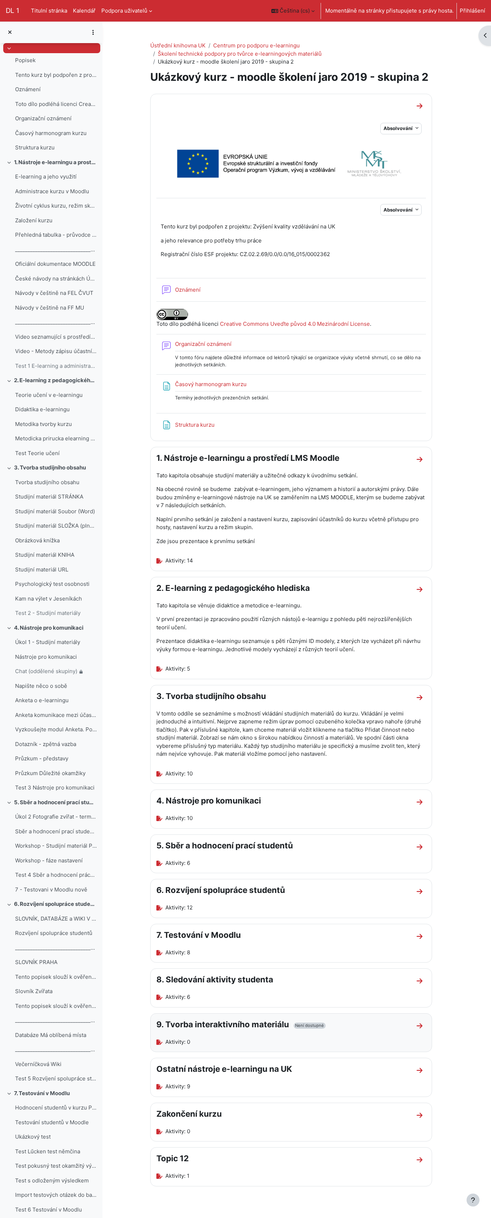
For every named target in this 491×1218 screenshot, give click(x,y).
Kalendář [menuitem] (84, 10)
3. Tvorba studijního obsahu (50, 467)
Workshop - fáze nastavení (49, 860)
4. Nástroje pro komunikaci (48, 627)
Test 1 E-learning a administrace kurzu (56, 365)
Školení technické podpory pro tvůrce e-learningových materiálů (240, 53)
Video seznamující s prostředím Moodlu (56, 336)
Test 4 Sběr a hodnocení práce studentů (56, 874)
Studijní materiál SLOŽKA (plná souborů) (56, 525)
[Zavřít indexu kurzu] (10, 32)
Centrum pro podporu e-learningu (256, 45)
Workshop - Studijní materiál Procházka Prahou (56, 845)
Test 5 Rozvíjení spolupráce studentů (56, 1078)
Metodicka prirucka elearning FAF (56, 438)
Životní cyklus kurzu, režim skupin (56, 205)
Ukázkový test (33, 1136)
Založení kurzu (33, 220)
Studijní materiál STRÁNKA (49, 496)
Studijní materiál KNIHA (44, 554)
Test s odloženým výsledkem (52, 1180)
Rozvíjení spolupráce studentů (53, 933)
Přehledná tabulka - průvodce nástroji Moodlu (56, 234)
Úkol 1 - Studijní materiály (47, 642)
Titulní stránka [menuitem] (49, 10)
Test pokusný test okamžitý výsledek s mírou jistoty (56, 1165)
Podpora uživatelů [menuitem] (124, 10)
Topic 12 (172, 1158)
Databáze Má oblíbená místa (50, 1035)
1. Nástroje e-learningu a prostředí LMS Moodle (55, 162)
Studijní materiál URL (41, 569)
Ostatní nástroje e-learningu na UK (224, 1069)
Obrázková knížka (37, 540)
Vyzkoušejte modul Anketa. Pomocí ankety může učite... (56, 729)
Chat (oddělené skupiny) (46, 671)
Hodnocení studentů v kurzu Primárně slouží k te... (56, 1107)
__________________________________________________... (56, 947)
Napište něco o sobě (41, 685)
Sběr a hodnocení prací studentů (56, 831)
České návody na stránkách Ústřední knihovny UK (56, 278)
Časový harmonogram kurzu (51, 133)
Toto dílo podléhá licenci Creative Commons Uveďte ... (56, 104)
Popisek (25, 60)
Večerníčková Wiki (38, 1064)
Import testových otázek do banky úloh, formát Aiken (56, 1194)
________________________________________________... (56, 249)
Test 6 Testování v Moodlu (48, 1209)
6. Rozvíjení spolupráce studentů (55, 903)
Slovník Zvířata (33, 991)
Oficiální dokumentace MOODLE (55, 263)
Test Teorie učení (37, 453)
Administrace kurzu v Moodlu (52, 191)
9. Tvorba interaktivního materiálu (222, 1024)
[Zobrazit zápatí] (473, 1200)
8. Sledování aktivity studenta (214, 979)
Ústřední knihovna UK (178, 45)
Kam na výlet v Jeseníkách (48, 598)
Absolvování (399, 128)
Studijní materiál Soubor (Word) (55, 511)
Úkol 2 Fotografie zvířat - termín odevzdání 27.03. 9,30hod (56, 816)
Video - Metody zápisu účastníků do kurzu (56, 351)
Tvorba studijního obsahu (47, 482)
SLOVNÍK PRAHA (36, 962)
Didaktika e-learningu (42, 409)
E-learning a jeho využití (46, 176)
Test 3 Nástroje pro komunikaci (55, 787)
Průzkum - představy (41, 758)
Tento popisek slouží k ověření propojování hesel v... (56, 976)
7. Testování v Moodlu (42, 1093)
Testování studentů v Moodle (52, 1122)
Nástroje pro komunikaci (46, 656)
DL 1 (12, 10)
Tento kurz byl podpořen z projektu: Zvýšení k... (56, 74)
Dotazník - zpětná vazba (45, 744)
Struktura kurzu (35, 147)
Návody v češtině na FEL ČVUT (54, 293)
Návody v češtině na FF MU (49, 307)
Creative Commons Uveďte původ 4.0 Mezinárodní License (295, 323)
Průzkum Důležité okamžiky (50, 773)
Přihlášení (472, 10)
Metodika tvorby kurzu (43, 424)
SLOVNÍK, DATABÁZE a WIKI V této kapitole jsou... (56, 918)
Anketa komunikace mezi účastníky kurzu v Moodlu (56, 715)
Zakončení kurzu (189, 1114)
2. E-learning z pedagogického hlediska (55, 380)
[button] (293, 11)
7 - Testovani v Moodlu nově (51, 889)
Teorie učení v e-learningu (49, 395)
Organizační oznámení (43, 118)
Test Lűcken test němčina (47, 1151)
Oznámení (28, 89)
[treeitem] (51, 99)
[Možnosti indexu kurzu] (93, 32)
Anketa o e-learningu (42, 700)
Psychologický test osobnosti (52, 583)
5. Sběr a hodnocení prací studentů (55, 802)
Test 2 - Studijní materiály (48, 613)
